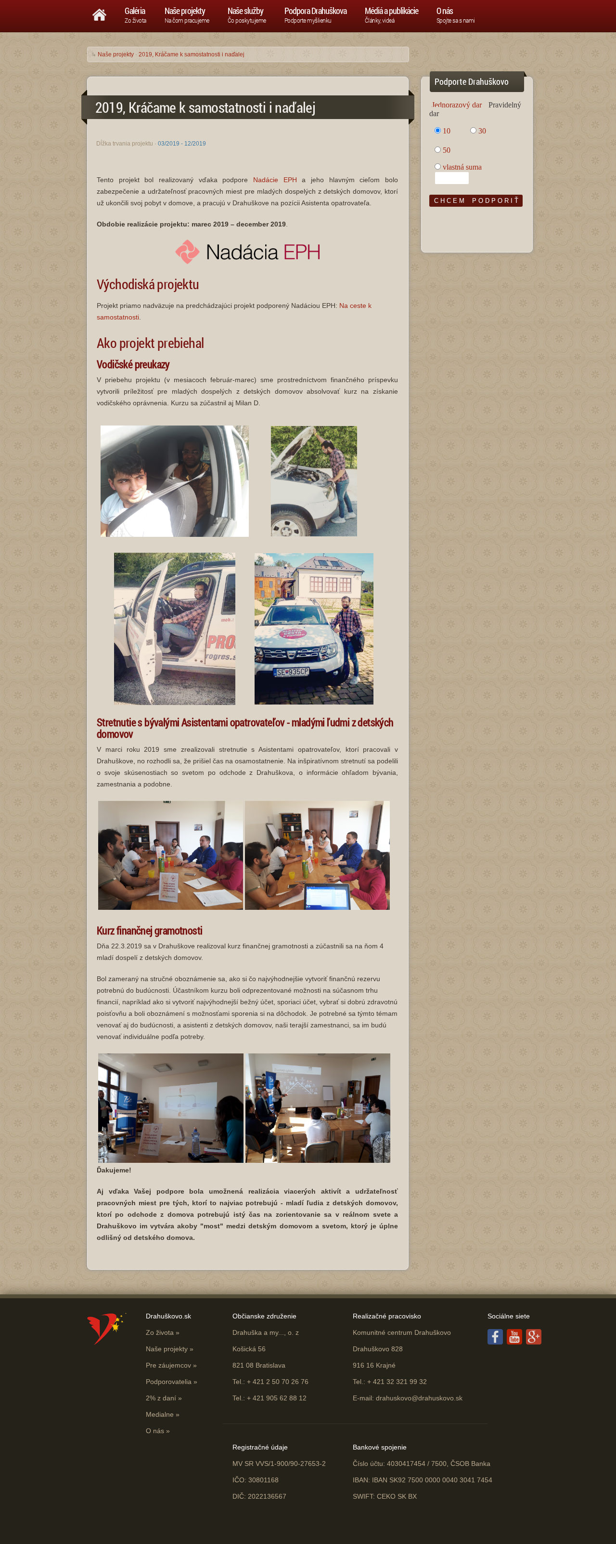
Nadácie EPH (275, 180)
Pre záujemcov (168, 1365)
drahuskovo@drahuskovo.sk (419, 1398)
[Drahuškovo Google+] (533, 1342)
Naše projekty (116, 54)
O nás (155, 1431)
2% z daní (161, 1398)
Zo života (160, 1332)
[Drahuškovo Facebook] (495, 1342)
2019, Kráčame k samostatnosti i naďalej (191, 54)
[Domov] (99, 13)
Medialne (160, 1414)
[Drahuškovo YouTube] (514, 1342)
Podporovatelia (169, 1381)
